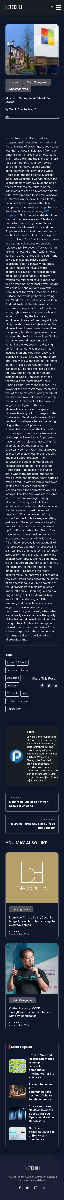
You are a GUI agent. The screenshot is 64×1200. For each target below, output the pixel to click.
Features (12, 670)
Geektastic (13, 677)
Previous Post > (47, 819)
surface (23, 701)
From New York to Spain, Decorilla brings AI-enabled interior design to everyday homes (32, 921)
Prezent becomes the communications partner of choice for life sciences (41, 1092)
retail (24, 693)
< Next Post (15, 798)
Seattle (11, 701)
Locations (12, 685)
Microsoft (12, 693)
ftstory (24, 670)
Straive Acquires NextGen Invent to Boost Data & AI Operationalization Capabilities (41, 1114)
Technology (14, 708)
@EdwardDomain (37, 780)
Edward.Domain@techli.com (42, 777)
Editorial (22, 662)
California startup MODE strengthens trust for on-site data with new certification (30, 1012)
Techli (13, 109)
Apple (10, 662)
